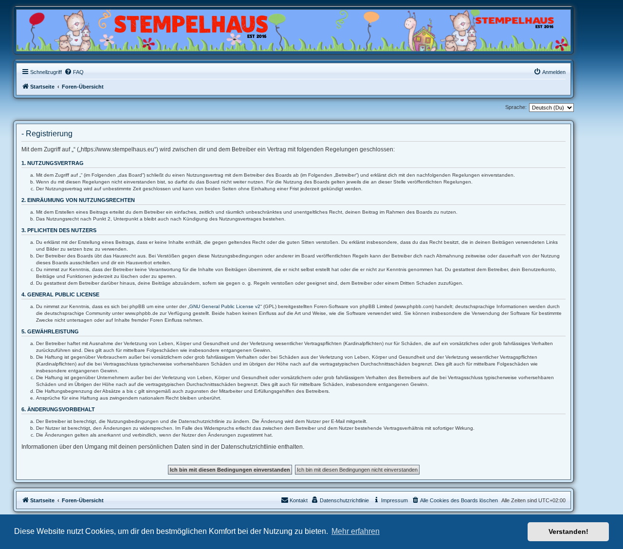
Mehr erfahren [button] (355, 531)
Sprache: (516, 107)
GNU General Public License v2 (224, 306)
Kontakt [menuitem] (299, 500)
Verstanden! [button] (568, 531)
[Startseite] (63, 27)
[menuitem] (74, 72)
